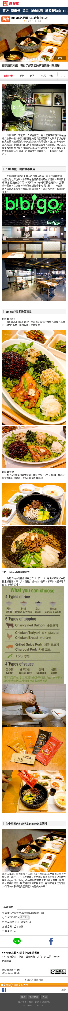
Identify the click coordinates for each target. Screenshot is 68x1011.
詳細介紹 (8, 75)
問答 (32, 75)
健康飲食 (11, 956)
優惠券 (15, 11)
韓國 (8, 984)
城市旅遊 (37, 11)
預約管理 (33, 997)
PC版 (44, 997)
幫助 (31, 1002)
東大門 (24, 984)
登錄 (23, 997)
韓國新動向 (53, 11)
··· (62, 75)
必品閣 (47, 956)
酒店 (5, 11)
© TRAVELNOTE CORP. (34, 1006)
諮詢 (37, 1002)
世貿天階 (30, 956)
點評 (22, 75)
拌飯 (21, 956)
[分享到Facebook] (4, 991)
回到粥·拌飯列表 (35, 979)
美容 (25, 11)
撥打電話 (24, 917)
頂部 (63, 989)
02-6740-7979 (12, 917)
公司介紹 (46, 1002)
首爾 (16, 984)
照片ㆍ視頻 (47, 75)
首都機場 (6, 961)
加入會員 (22, 1002)
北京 (39, 956)
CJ (3, 956)
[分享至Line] (17, 941)
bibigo (56, 956)
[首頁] (1, 985)
